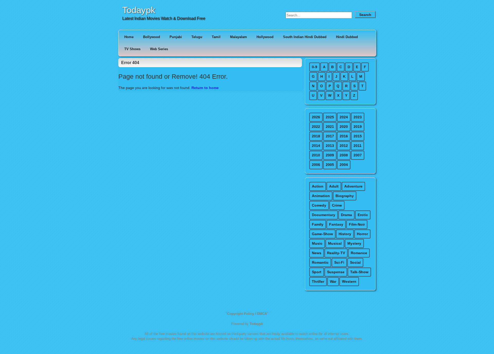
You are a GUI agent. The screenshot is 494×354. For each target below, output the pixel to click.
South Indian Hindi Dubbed (305, 37)
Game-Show (322, 234)
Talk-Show (359, 272)
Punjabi (176, 37)
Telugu (196, 37)
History (345, 234)
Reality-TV (336, 253)
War (333, 281)
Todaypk (138, 10)
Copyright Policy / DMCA (247, 314)
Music (317, 243)
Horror (362, 234)
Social (355, 262)
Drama (346, 215)
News (316, 253)
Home (129, 37)
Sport (316, 272)
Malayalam (238, 37)
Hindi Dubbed (347, 37)
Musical (335, 243)
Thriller (318, 281)
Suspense (336, 272)
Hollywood (265, 37)
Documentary (323, 215)
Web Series (159, 49)
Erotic (363, 215)
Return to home (205, 88)
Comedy (319, 205)
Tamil (216, 37)
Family (317, 224)
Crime (337, 205)
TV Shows (132, 49)
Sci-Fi (339, 262)
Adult (334, 186)
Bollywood (151, 37)
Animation (321, 196)
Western (349, 281)
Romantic (320, 262)
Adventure (353, 186)
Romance (359, 253)
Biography (345, 196)
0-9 (314, 67)
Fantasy (336, 224)
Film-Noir (357, 224)
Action (317, 186)
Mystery (354, 243)
